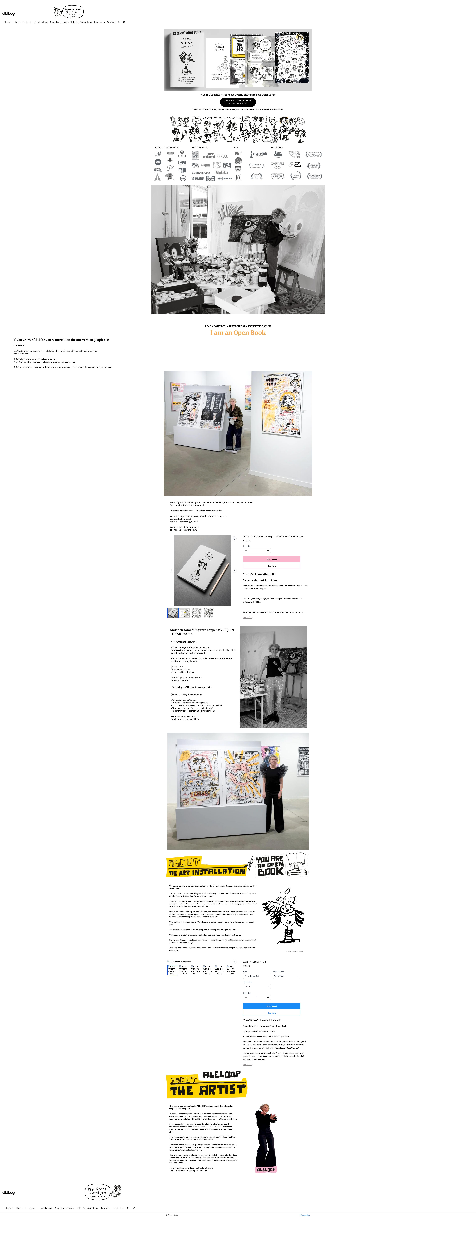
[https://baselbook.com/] (27, 14)
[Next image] (234, 570)
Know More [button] (45, 1208)
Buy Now (272, 566)
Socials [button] (111, 22)
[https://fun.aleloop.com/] (263, 12)
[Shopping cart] (123, 22)
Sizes (245, 971)
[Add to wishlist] (234, 538)
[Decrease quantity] (246, 551)
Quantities (247, 982)
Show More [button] (247, 618)
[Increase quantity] (268, 551)
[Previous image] (171, 570)
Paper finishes (278, 971)
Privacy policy (304, 1215)
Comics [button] (27, 22)
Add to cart (272, 559)
